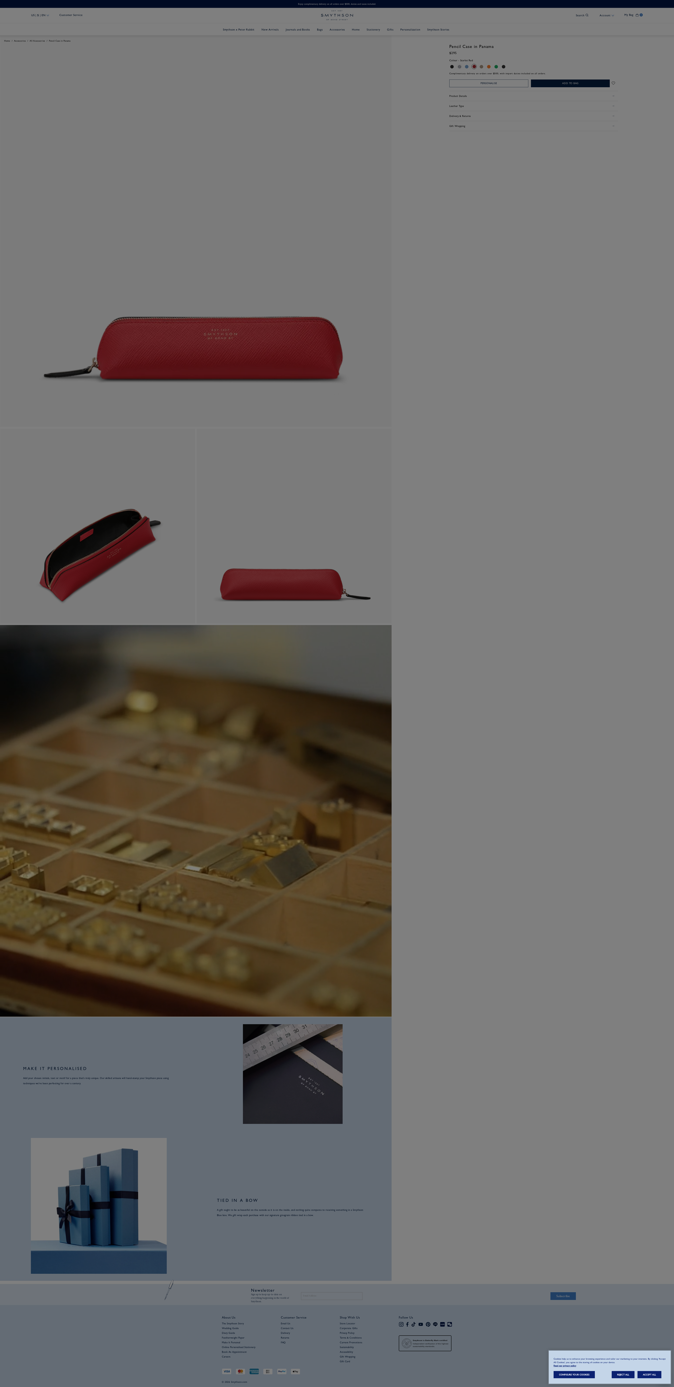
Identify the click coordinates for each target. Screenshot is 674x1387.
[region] (609, 1367)
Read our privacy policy (565, 1365)
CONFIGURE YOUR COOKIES (574, 1374)
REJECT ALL (623, 1374)
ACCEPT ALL (649, 1374)
